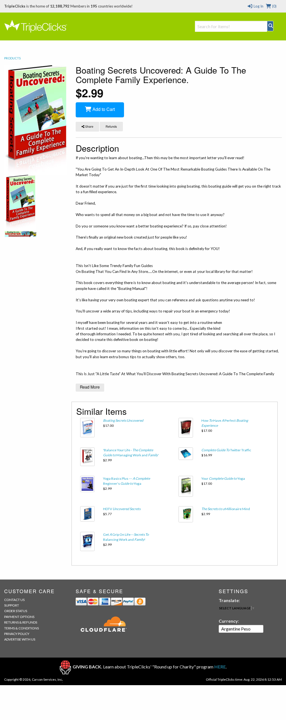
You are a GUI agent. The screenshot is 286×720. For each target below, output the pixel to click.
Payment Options (19, 617)
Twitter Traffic (226, 450)
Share (88, 126)
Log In (258, 6)
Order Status (15, 611)
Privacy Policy (16, 634)
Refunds (111, 126)
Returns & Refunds (20, 622)
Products (12, 58)
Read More (90, 387)
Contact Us (14, 600)
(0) (274, 6)
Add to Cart (103, 109)
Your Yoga (223, 478)
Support (11, 605)
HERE (220, 666)
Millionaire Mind (225, 509)
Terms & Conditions (21, 628)
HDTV (121, 509)
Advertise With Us (19, 639)
